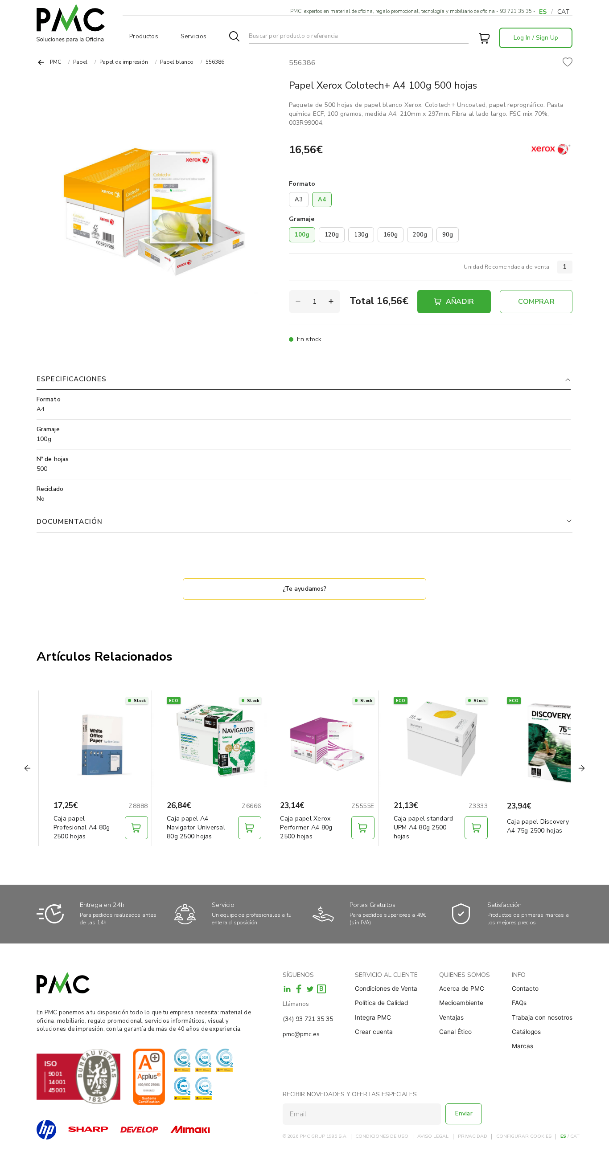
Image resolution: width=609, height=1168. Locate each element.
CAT (563, 12)
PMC (55, 61)
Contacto (525, 988)
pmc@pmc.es (301, 1034)
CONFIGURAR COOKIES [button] (523, 1136)
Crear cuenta (374, 1031)
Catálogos (526, 1031)
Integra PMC (373, 1017)
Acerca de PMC (461, 988)
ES (543, 12)
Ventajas (451, 1017)
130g (361, 235)
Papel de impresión (123, 61)
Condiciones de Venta (386, 988)
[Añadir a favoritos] (567, 63)
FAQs (519, 1002)
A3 (299, 200)
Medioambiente (461, 1002)
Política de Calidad (381, 1002)
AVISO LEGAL (433, 1136)
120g (332, 235)
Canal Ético (455, 1031)
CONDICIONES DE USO (381, 1136)
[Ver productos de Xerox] (550, 150)
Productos (144, 37)
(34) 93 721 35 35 (308, 1019)
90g (447, 235)
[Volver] (41, 62)
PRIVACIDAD (472, 1136)
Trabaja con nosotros (542, 1017)
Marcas (522, 1046)
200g (420, 235)
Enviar (464, 1113)
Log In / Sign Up (536, 37)
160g (390, 235)
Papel (80, 61)
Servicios (194, 37)
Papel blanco (176, 61)
